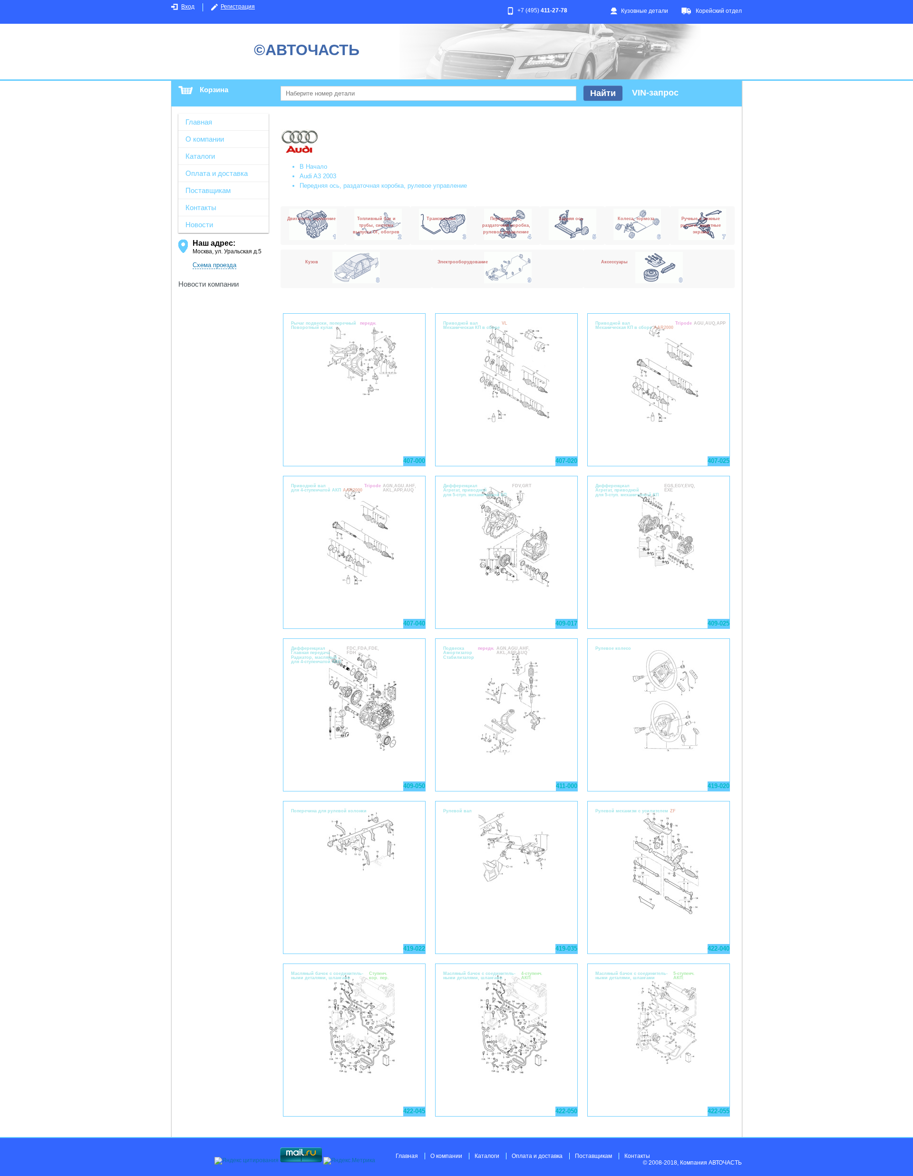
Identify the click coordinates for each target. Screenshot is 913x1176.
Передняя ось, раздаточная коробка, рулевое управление (383, 185)
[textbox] (428, 93)
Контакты (200, 207)
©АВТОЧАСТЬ (306, 49)
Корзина (214, 90)
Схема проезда (214, 265)
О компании (204, 139)
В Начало (313, 166)
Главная (198, 122)
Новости (199, 225)
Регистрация (238, 6)
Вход (187, 6)
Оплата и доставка (216, 173)
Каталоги (200, 156)
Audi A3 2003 (318, 176)
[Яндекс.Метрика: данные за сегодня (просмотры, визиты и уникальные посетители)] (349, 1161)
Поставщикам (208, 190)
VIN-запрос (655, 92)
